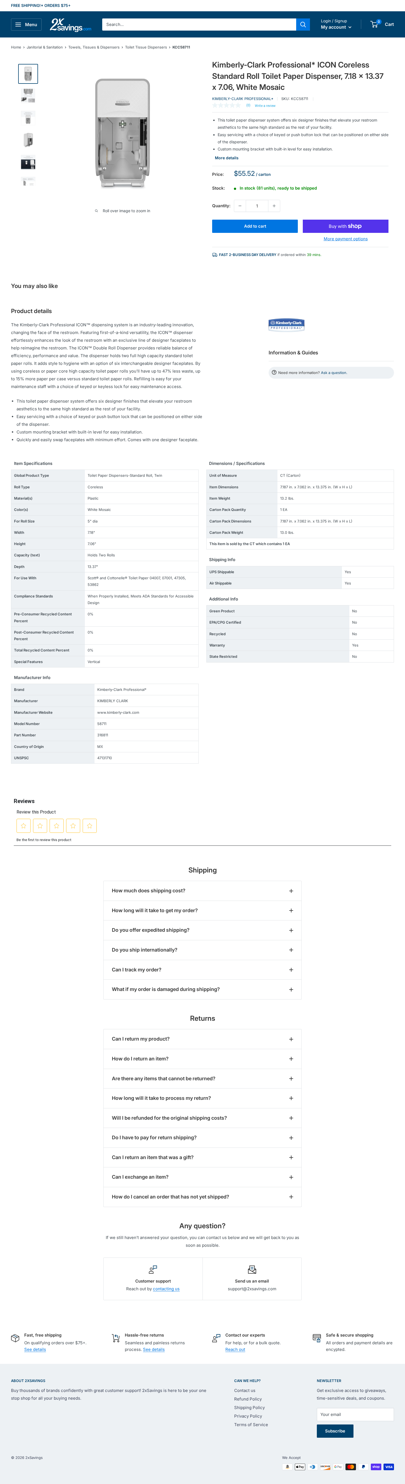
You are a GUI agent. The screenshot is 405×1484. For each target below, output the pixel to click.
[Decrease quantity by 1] (240, 206)
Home (16, 47)
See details (35, 1349)
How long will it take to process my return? (161, 1098)
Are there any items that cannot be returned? (163, 1078)
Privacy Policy (248, 1416)
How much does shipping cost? (148, 890)
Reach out (235, 1349)
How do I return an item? (140, 1059)
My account (334, 27)
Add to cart (255, 226)
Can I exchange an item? (140, 1177)
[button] (374, 24)
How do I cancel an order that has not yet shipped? (170, 1197)
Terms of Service (251, 1424)
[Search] (303, 24)
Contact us (244, 1390)
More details (227, 157)
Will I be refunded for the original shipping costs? (169, 1118)
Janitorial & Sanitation (45, 47)
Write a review (265, 105)
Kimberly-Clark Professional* (242, 98)
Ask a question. (334, 372)
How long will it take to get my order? (155, 910)
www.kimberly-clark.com (118, 712)
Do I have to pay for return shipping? (154, 1137)
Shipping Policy (249, 1407)
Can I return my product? (141, 1039)
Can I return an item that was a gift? (153, 1157)
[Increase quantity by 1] (274, 206)
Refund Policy (248, 1399)
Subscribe (335, 1431)
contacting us (166, 1288)
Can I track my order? (136, 970)
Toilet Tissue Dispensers (146, 47)
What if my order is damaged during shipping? (166, 989)
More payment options (346, 238)
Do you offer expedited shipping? (151, 930)
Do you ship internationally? (144, 950)
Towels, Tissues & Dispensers (94, 47)
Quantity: (221, 205)
